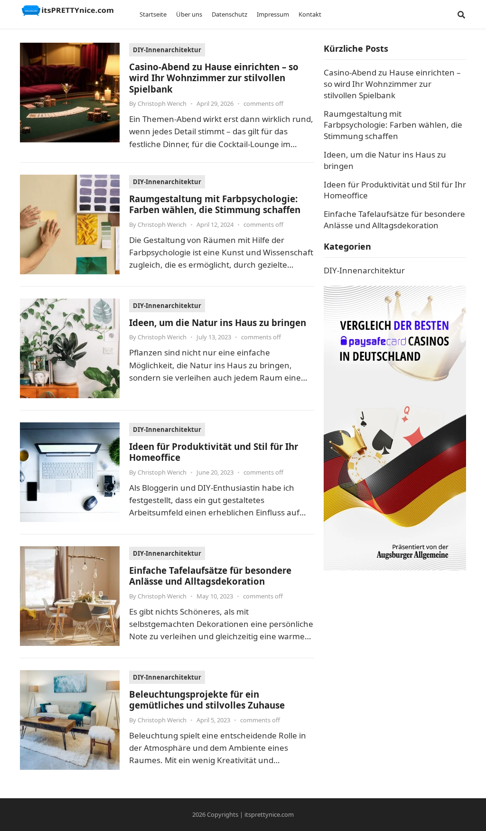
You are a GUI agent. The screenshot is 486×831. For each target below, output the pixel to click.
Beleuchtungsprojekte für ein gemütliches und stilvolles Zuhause (207, 699)
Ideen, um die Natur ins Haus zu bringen (217, 322)
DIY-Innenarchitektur (167, 50)
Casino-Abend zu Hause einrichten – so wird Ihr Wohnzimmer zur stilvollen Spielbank (214, 78)
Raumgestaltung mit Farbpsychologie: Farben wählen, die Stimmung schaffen (214, 204)
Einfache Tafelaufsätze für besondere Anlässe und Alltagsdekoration (210, 575)
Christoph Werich (162, 103)
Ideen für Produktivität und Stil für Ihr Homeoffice (213, 451)
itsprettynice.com (269, 814)
